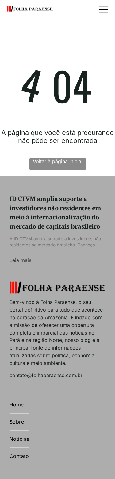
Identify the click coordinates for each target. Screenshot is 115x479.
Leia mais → (24, 260)
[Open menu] (103, 9)
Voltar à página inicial (57, 161)
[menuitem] (19, 405)
